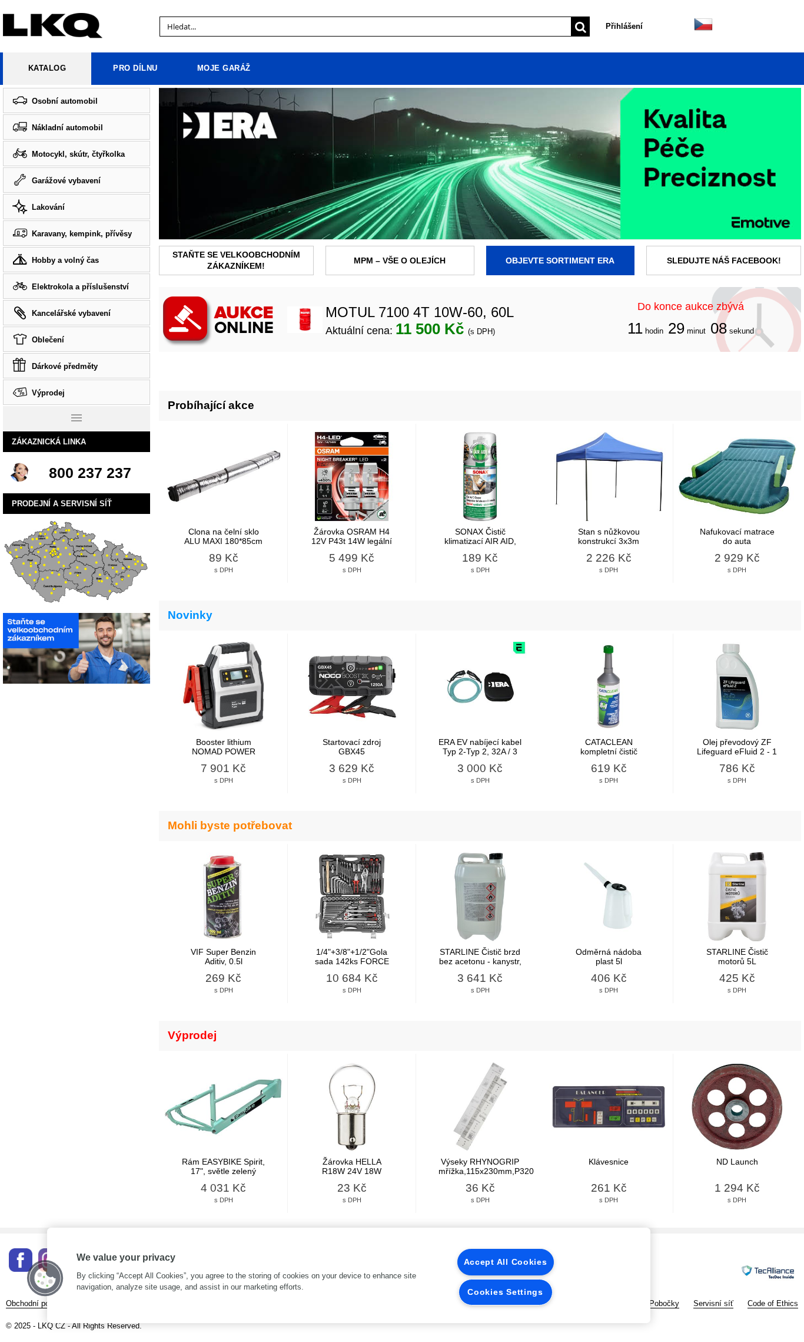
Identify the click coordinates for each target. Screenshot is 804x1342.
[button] (45, 1278)
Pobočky (664, 1303)
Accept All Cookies (505, 1262)
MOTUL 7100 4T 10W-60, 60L (419, 312)
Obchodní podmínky (40, 1303)
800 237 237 (90, 472)
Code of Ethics (772, 1303)
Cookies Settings (505, 1292)
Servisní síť (713, 1303)
